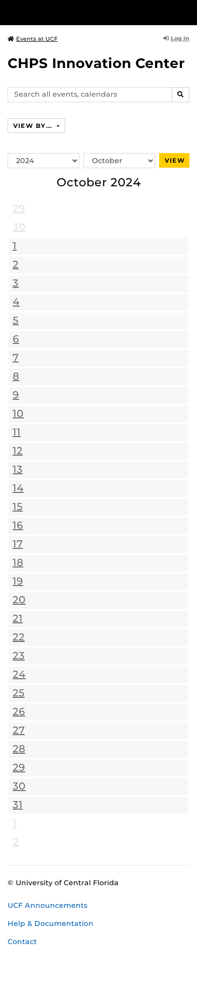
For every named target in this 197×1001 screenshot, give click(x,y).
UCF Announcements (47, 905)
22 (19, 637)
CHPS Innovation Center (96, 63)
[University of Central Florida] (77, 12)
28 (19, 749)
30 (19, 227)
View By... (34, 125)
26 (19, 711)
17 (18, 544)
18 (18, 562)
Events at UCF (37, 38)
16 (18, 525)
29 (19, 208)
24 (19, 674)
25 (19, 693)
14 (18, 488)
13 (18, 469)
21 (18, 618)
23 (19, 656)
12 (18, 451)
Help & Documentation (50, 923)
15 (18, 506)
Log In (180, 38)
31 (18, 805)
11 (17, 432)
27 (19, 730)
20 (19, 600)
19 (18, 581)
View (175, 160)
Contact (22, 941)
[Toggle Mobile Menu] (186, 12)
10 (18, 413)
